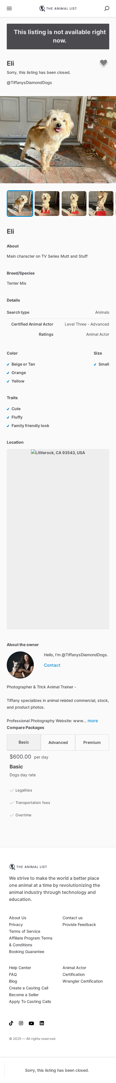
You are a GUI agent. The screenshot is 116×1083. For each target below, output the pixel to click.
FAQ (13, 974)
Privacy (16, 924)
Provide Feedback (79, 924)
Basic (24, 742)
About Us (17, 917)
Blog (13, 981)
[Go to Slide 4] (101, 203)
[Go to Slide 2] (47, 203)
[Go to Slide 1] (20, 203)
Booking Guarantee (26, 951)
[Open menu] (9, 8)
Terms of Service (24, 931)
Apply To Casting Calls (30, 1001)
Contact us (73, 917)
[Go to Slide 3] (74, 203)
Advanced (58, 742)
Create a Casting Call (28, 987)
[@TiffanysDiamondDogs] (20, 664)
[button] (58, 139)
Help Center (20, 967)
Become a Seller (24, 994)
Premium (92, 742)
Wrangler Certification (83, 981)
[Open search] (106, 8)
